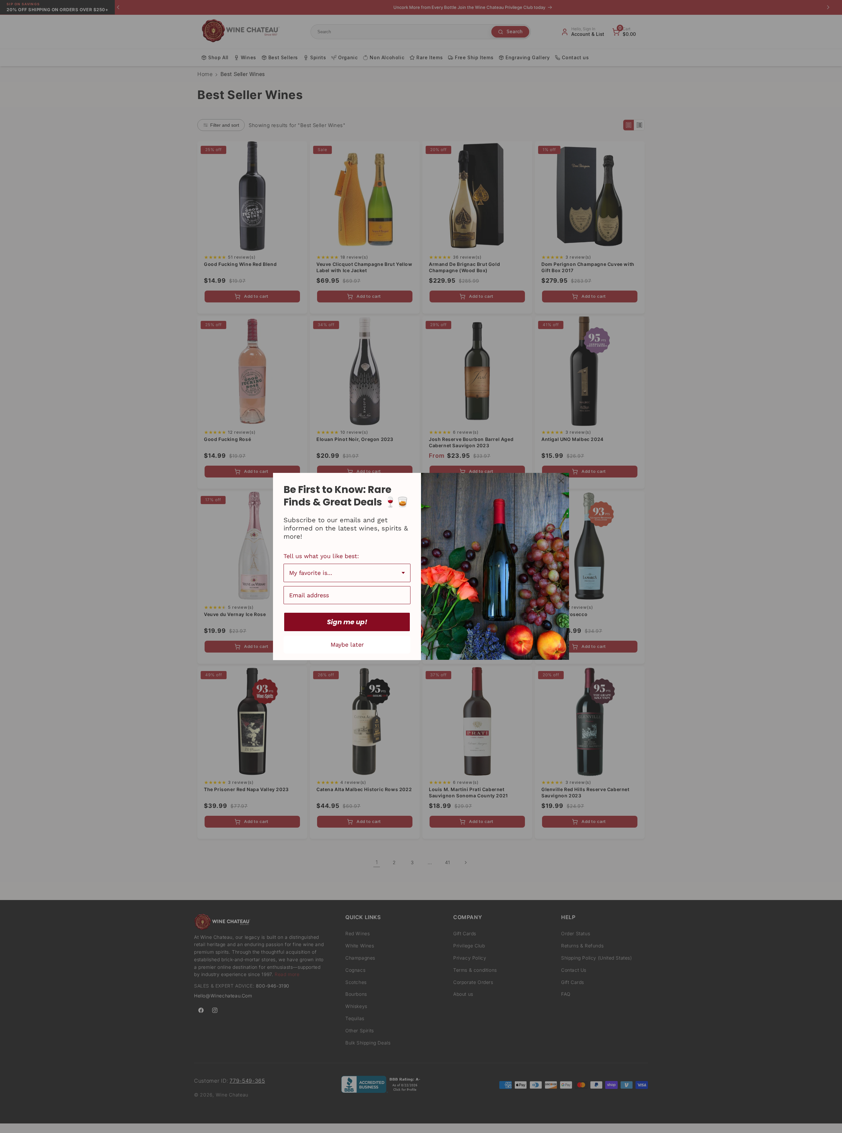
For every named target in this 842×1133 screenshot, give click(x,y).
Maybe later (347, 644)
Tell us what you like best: (321, 556)
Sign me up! (347, 622)
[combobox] (347, 573)
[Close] (561, 481)
